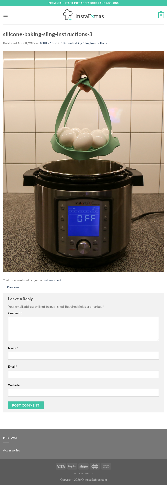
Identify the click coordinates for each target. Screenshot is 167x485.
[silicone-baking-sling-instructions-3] (83, 161)
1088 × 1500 (48, 43)
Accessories (11, 450)
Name (13, 348)
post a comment (52, 280)
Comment (15, 313)
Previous (11, 287)
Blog (89, 473)
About (78, 473)
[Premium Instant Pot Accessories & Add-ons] (83, 15)
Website (14, 385)
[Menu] (5, 15)
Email (12, 366)
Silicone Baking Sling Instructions (84, 43)
